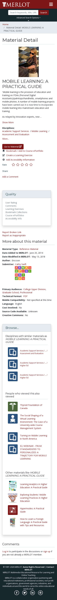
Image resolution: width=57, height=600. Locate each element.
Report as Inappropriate (14, 235)
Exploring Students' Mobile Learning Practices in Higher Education (33, 497)
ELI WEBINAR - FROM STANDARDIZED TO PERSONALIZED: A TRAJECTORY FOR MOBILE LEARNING (33, 452)
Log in (5, 551)
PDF (25, 296)
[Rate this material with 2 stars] (18, 165)
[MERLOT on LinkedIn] (32, 594)
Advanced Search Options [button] (28, 17)
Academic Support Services (15, 131)
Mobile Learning (39, 131)
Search (43, 12)
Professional (26, 292)
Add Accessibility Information (20, 159)
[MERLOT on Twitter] (25, 594)
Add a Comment (10, 176)
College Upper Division (34, 289)
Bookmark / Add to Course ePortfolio (24, 150)
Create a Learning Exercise (19, 155)
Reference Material (28, 249)
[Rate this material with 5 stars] (31, 165)
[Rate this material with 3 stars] (23, 165)
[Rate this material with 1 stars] (14, 165)
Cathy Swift (20, 264)
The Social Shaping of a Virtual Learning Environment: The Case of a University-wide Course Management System (33, 422)
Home (5, 24)
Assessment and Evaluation (15, 134)
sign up (46, 551)
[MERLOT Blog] (40, 594)
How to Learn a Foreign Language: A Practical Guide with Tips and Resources (33, 522)
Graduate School (10, 292)
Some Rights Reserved (33, 567)
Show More (8, 122)
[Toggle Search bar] (28, 20)
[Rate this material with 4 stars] (27, 165)
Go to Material (11, 146)
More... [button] (5, 138)
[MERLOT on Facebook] (17, 594)
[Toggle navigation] (51, 4)
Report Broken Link (11, 232)
